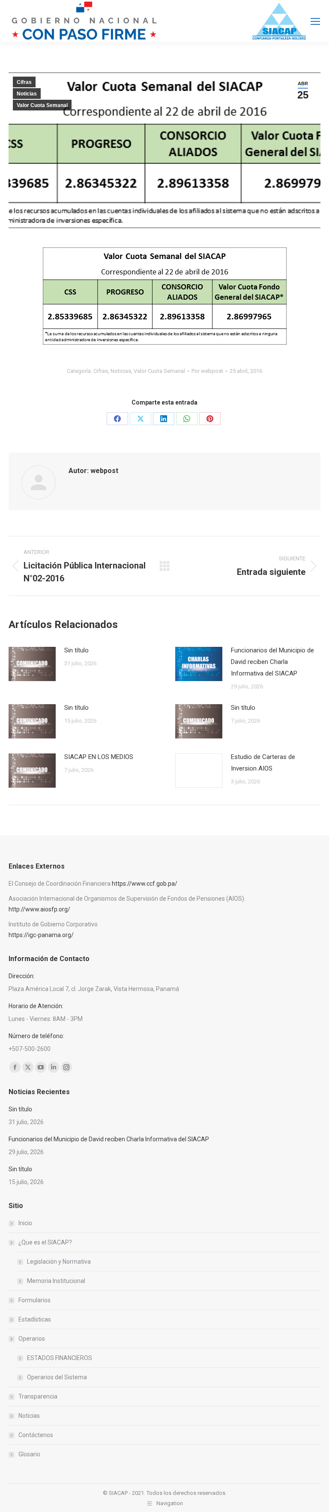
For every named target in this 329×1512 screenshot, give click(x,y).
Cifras (24, 82)
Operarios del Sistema (57, 1377)
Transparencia (37, 1396)
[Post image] (32, 664)
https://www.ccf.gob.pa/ (144, 883)
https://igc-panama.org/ (41, 935)
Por (207, 371)
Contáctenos (35, 1435)
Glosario (29, 1454)
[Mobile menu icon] (315, 21)
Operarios (31, 1338)
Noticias (27, 94)
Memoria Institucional (56, 1280)
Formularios (34, 1300)
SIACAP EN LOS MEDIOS (98, 757)
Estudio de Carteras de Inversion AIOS (263, 762)
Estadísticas (34, 1319)
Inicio (25, 1223)
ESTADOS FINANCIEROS (59, 1357)
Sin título (76, 650)
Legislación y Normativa (59, 1261)
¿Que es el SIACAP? (45, 1242)
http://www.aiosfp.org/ (39, 909)
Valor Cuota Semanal (42, 105)
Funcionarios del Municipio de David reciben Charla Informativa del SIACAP (272, 661)
